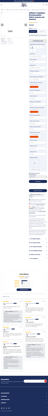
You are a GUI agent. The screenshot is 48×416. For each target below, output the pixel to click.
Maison (2, 9)
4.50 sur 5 (27, 276)
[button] (32, 22)
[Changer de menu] (1, 5)
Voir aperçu (38, 181)
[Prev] (2, 25)
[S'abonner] (45, 381)
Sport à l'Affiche (8, 410)
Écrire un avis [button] (24, 289)
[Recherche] (43, 5)
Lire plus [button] (19, 321)
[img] (6, 301)
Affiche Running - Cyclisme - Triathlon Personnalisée (17, 9)
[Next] (25, 25)
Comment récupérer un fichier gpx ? (38, 35)
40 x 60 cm (42, 31)
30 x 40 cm (33, 31)
